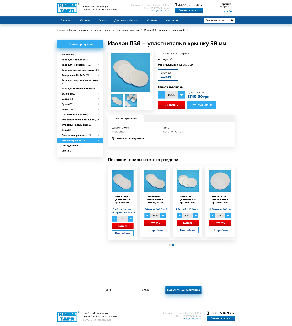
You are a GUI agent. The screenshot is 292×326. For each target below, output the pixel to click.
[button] (170, 245)
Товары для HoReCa (75, 75)
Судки (67, 104)
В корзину (171, 105)
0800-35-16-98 (188, 5)
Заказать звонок (189, 10)
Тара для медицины (75, 59)
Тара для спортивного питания (80, 82)
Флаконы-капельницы (77, 124)
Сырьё (67, 150)
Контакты (172, 20)
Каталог (85, 20)
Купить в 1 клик (202, 105)
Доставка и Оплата (126, 20)
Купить (122, 226)
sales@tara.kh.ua (160, 10)
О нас (102, 20)
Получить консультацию (183, 290)
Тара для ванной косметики (80, 70)
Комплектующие (73, 140)
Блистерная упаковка (76, 135)
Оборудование (72, 145)
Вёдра (67, 98)
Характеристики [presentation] (126, 118)
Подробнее (122, 233)
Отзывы (152, 20)
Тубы (66, 130)
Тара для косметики (76, 64)
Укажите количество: (170, 86)
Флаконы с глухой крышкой (80, 119)
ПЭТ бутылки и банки (76, 114)
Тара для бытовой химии (78, 88)
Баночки (68, 93)
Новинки (69, 54)
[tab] (126, 118)
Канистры (69, 109)
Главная (66, 20)
